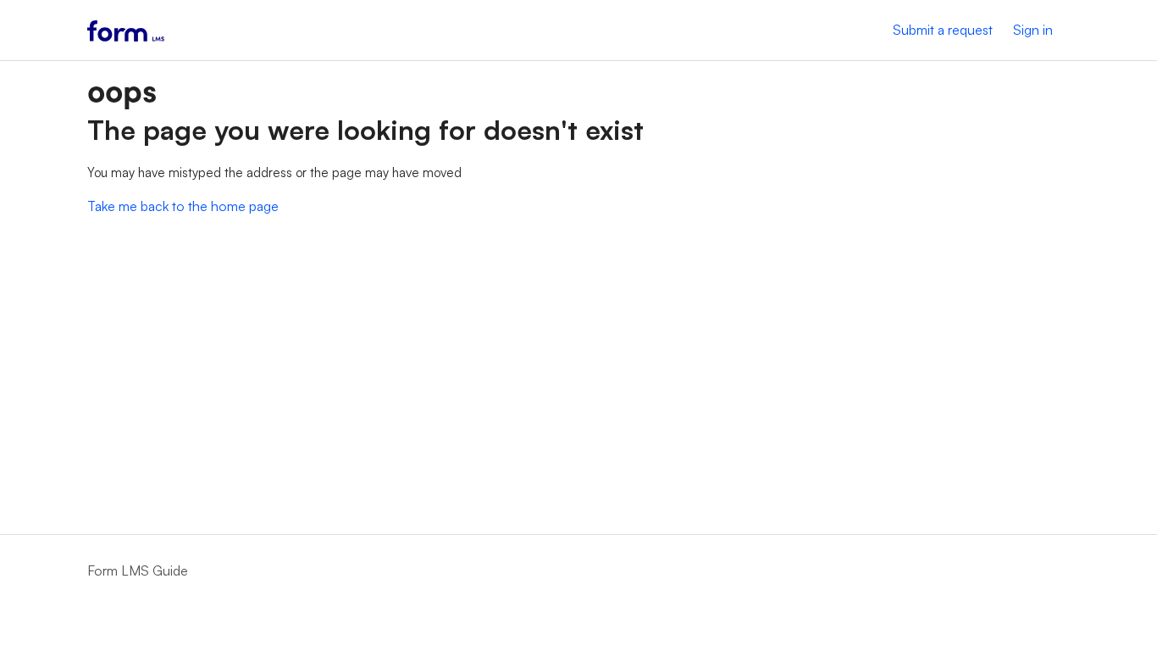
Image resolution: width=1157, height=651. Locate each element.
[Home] (125, 30)
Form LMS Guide (137, 570)
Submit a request (943, 29)
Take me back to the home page (183, 206)
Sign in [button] (1033, 29)
